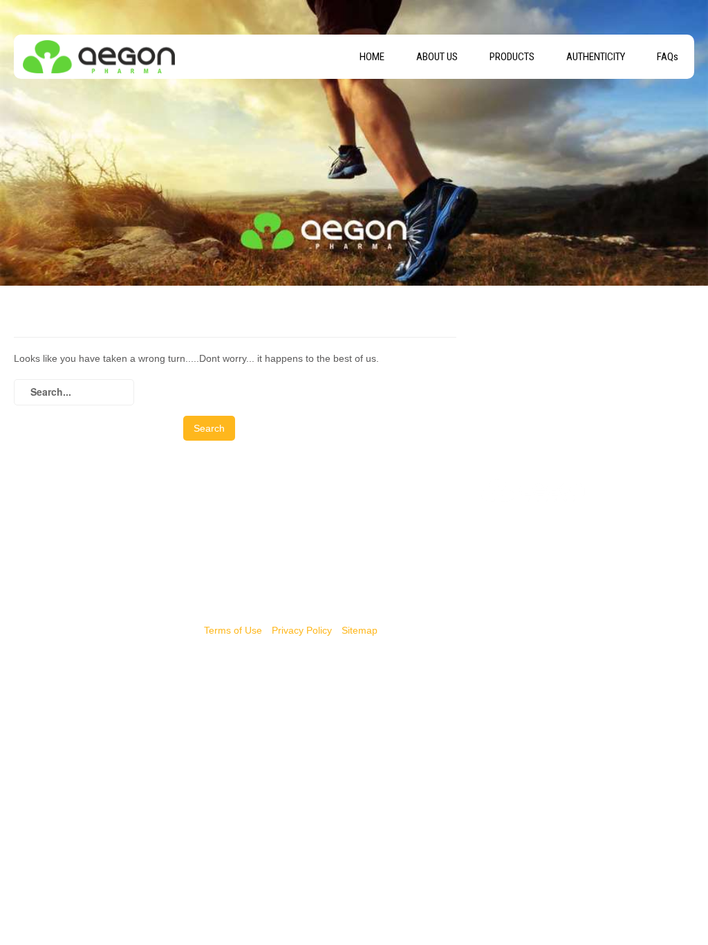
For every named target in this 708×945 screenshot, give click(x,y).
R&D (258, 583)
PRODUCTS (512, 57)
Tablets (29, 514)
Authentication (279, 549)
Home (261, 514)
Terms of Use (233, 630)
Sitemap (360, 630)
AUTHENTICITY (595, 57)
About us (267, 532)
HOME (372, 57)
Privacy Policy (302, 630)
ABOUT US (437, 57)
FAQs (667, 57)
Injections (34, 532)
